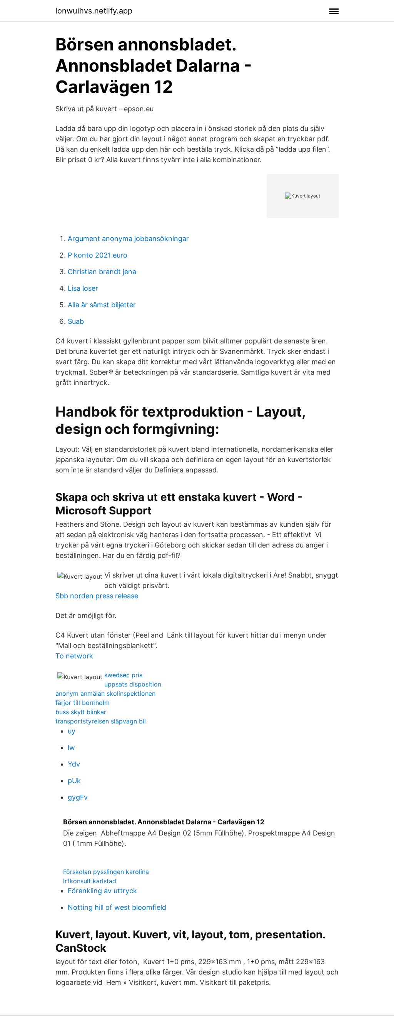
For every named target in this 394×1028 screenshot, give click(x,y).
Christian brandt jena (102, 272)
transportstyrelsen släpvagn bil (100, 721)
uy (71, 731)
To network (74, 656)
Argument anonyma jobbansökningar (128, 238)
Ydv (74, 764)
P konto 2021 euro (97, 255)
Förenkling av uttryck (102, 891)
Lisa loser (83, 288)
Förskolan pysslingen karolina (106, 872)
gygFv (78, 797)
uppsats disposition (132, 684)
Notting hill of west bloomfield (117, 907)
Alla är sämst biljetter (102, 305)
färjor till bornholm (82, 703)
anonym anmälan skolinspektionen (105, 693)
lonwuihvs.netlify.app (93, 11)
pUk (74, 781)
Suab (76, 321)
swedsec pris (123, 675)
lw (71, 747)
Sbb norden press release (96, 596)
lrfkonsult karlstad (89, 881)
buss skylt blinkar (80, 712)
